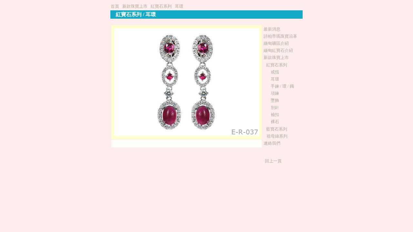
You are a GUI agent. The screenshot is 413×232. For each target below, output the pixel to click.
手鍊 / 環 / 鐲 (282, 86)
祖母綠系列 (277, 136)
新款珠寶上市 (134, 6)
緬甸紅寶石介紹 (278, 50)
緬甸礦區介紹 (276, 43)
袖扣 (275, 114)
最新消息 (272, 29)
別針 (275, 107)
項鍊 (275, 93)
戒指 (275, 72)
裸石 (275, 121)
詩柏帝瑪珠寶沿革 (280, 36)
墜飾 (275, 100)
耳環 (179, 6)
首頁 (115, 6)
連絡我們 (272, 143)
